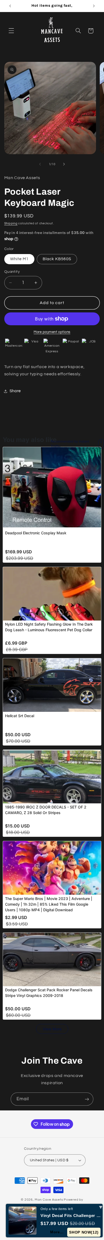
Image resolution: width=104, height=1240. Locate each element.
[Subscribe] (87, 1099)
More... (57, 1232)
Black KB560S (57, 259)
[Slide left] (40, 164)
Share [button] (15, 391)
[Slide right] (64, 164)
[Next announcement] (94, 6)
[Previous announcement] (10, 6)
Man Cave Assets (49, 1199)
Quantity (12, 272)
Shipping (11, 223)
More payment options (52, 332)
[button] (11, 31)
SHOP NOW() (84, 1232)
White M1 (19, 259)
